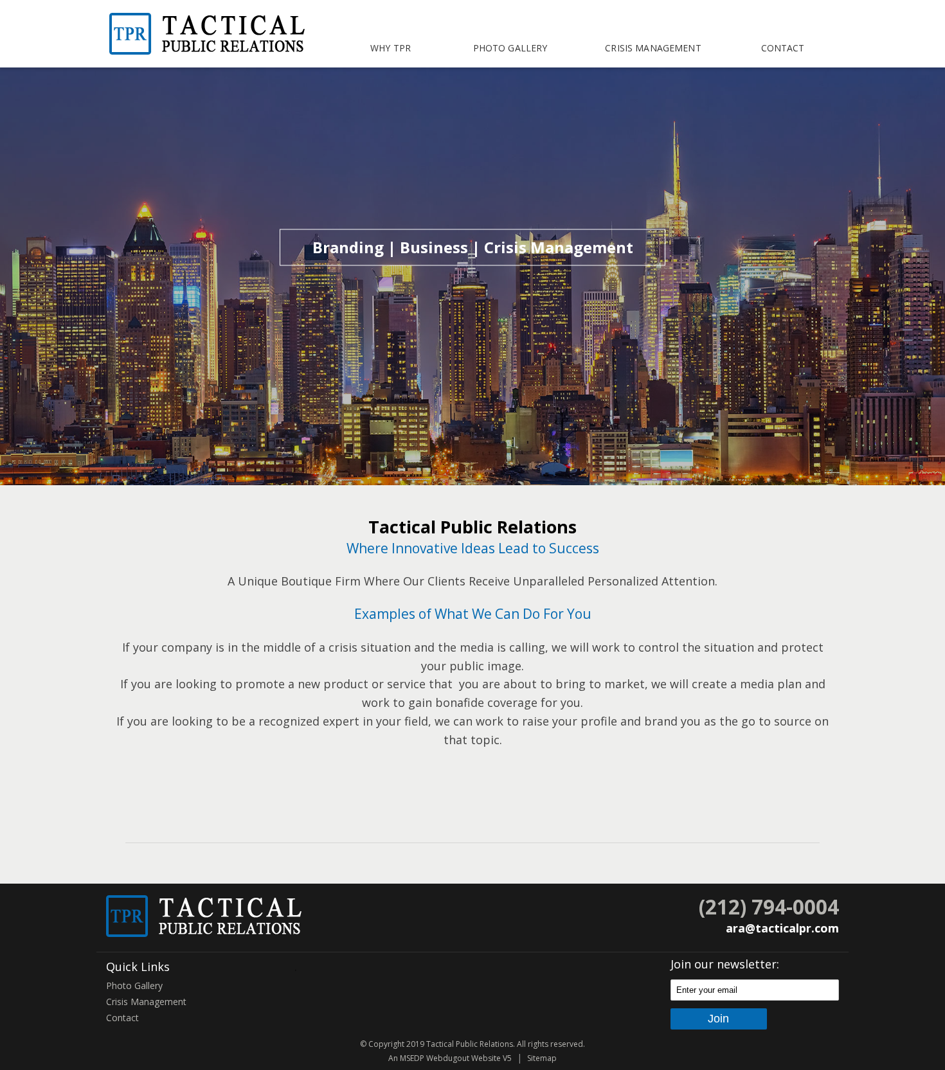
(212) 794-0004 (769, 906)
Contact (783, 48)
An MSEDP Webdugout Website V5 (450, 1058)
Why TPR (390, 48)
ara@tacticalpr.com (782, 928)
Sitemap (542, 1058)
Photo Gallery (510, 48)
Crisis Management (653, 48)
